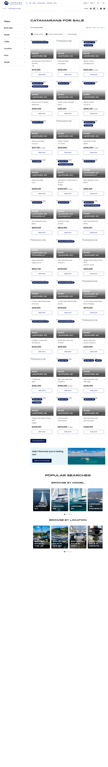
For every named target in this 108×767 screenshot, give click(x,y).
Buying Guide (41, 3)
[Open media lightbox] (86, 456)
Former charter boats (55, 34)
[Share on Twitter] (94, 9)
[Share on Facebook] (91, 9)
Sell (30, 3)
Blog (55, 3)
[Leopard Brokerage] (13, 3)
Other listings (72, 34)
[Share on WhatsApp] (101, 9)
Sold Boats (49, 3)
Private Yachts (38, 34)
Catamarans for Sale (14, 8)
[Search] (98, 3)
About (34, 3)
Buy (27, 3)
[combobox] (98, 28)
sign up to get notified (42, 461)
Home (5, 8)
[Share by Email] (104, 9)
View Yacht (42, 74)
